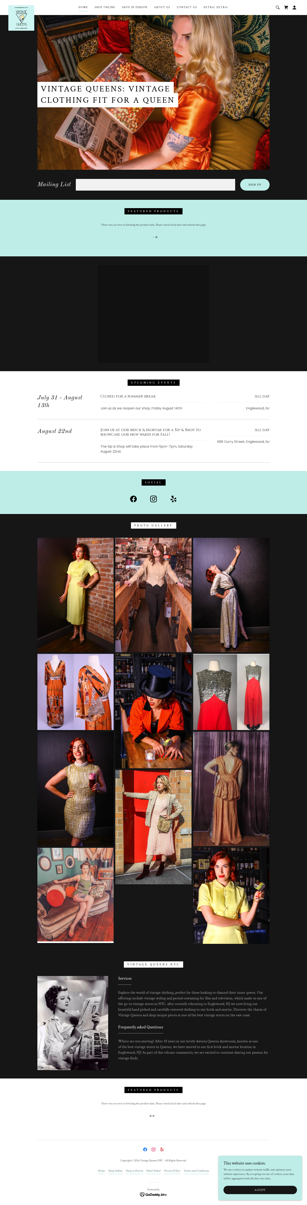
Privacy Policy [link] (172, 1171)
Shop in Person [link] (134, 7)
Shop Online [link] (105, 7)
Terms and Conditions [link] (196, 1171)
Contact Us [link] (187, 7)
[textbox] (155, 185)
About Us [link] (162, 7)
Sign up (255, 185)
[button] (294, 7)
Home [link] (83, 7)
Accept (260, 1190)
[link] (21, 6)
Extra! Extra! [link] (216, 7)
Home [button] (101, 1171)
